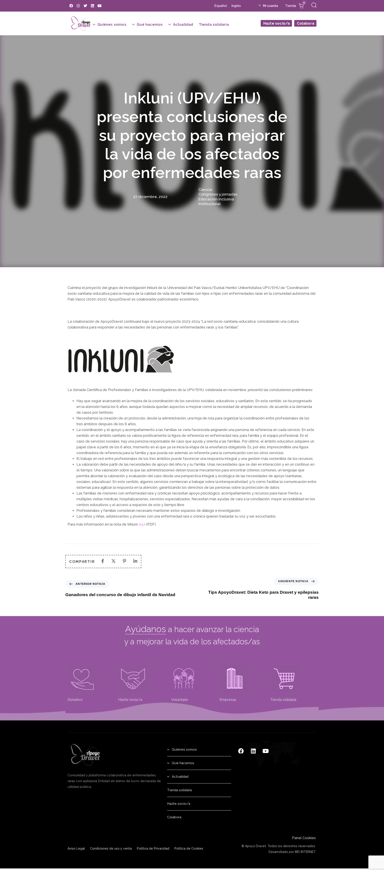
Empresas (228, 700)
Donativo (75, 700)
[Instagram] (78, 5)
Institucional (209, 204)
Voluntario (178, 700)
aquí (141, 524)
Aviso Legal (76, 848)
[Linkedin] (92, 5)
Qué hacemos (150, 24)
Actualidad (183, 24)
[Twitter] (85, 5)
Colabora (305, 22)
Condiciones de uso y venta (111, 848)
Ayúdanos (145, 629)
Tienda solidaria (214, 24)
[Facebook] (71, 5)
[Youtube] (99, 5)
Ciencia (205, 189)
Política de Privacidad (153, 848)
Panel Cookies (304, 838)
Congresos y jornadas (217, 194)
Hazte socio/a (276, 22)
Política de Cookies (188, 848)
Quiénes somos (111, 24)
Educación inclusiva (216, 199)
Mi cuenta (270, 6)
